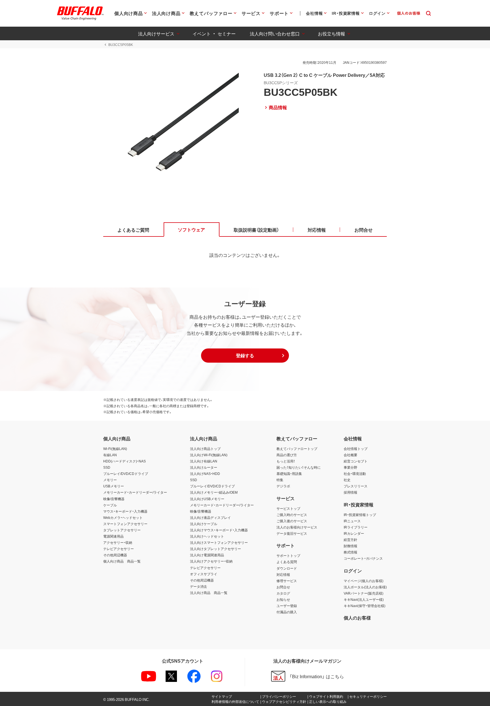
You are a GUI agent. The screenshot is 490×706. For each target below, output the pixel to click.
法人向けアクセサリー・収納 (211, 561)
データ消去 (198, 586)
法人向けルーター (203, 467)
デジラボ (283, 486)
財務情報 (350, 545)
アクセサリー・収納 (117, 542)
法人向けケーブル (203, 523)
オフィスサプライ (203, 573)
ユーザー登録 (286, 605)
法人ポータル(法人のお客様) (365, 586)
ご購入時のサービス (291, 514)
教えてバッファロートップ (296, 448)
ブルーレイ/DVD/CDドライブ (125, 473)
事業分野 (350, 467)
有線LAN (110, 454)
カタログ (283, 593)
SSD (106, 467)
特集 (279, 479)
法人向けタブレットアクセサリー (215, 548)
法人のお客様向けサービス (296, 527)
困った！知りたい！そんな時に (298, 467)
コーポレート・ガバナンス (363, 558)
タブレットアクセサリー (122, 529)
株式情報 (350, 552)
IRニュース (352, 520)
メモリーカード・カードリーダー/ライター (135, 492)
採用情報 (350, 492)
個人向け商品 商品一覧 (122, 561)
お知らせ (283, 599)
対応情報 (283, 574)
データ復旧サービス (291, 533)
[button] (245, 355)
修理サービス (286, 580)
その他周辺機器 (115, 554)
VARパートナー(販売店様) (363, 593)
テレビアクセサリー (118, 548)
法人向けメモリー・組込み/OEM (214, 492)
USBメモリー (113, 486)
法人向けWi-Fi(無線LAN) (208, 454)
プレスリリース (356, 486)
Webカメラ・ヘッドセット (123, 517)
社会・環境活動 (355, 473)
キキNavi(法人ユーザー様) (364, 599)
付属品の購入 (286, 611)
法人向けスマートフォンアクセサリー (219, 542)
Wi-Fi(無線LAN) (115, 448)
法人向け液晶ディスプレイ (210, 517)
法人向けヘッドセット (207, 536)
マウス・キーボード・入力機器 (125, 511)
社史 (347, 479)
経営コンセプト (356, 461)
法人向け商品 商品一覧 (208, 592)
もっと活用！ (285, 461)
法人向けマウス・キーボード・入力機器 (219, 529)
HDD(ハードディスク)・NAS (124, 461)
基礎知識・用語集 (289, 473)
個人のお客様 (357, 617)
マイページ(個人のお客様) (363, 580)
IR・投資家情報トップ (360, 514)
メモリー (110, 479)
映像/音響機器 (113, 498)
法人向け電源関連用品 (207, 554)
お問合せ (283, 586)
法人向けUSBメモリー (207, 498)
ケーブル (110, 505)
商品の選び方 (286, 454)
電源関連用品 (113, 536)
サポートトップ (288, 555)
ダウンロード (286, 568)
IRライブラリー (356, 527)
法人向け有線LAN (203, 461)
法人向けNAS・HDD (205, 473)
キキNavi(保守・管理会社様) (364, 605)
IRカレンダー (354, 533)
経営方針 (350, 539)
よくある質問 (286, 561)
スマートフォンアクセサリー (125, 523)
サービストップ (288, 508)
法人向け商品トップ (205, 448)
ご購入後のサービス (291, 520)
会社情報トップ (356, 448)
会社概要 (350, 454)
